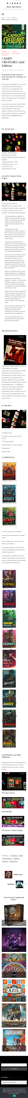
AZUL (14, 999)
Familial (15, 51)
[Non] (26, 1092)
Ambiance (4, 51)
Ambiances (14, 856)
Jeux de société (6, 53)
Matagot (17, 859)
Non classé (4, 55)
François (4, 70)
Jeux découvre (14, 6)
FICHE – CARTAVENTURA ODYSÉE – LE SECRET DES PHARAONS (14, 923)
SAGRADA (14, 975)
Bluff (21, 856)
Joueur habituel (16, 53)
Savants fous (14, 861)
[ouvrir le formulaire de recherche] (20, 3)
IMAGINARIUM (14, 1024)
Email (2, 1062)
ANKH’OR (14, 1048)
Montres (5, 861)
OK (14, 1095)
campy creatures (7, 859)
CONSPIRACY (14, 949)
